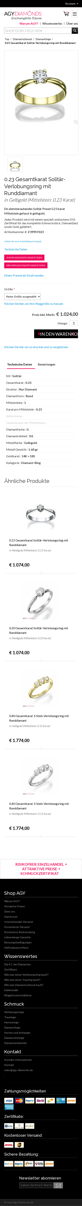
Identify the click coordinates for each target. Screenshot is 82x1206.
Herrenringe (11, 1022)
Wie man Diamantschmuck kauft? (23, 985)
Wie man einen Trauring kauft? (22, 979)
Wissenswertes (52, 23)
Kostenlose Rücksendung (19, 932)
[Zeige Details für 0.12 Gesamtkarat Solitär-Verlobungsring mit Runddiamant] (41, 512)
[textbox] (41, 30)
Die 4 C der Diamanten (17, 964)
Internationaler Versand (18, 921)
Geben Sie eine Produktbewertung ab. (23, 241)
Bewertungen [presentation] (46, 364)
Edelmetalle (11, 990)
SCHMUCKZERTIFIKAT (39, 873)
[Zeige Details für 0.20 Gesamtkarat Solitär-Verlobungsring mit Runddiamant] (41, 600)
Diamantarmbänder (15, 1043)
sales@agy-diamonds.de (18, 1070)
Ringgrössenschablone (17, 995)
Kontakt (9, 1064)
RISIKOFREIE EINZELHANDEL (39, 864)
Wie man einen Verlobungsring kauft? (26, 974)
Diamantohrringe (14, 1037)
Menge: (63, 323)
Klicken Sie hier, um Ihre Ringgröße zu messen (33, 303)
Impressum (11, 916)
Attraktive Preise (14, 906)
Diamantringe (12, 1027)
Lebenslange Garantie (17, 937)
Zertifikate (10, 969)
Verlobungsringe (14, 1012)
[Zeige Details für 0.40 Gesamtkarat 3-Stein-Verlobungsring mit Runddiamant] (41, 688)
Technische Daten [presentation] (19, 364)
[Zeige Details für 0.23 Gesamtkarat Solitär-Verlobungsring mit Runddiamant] (15, 164)
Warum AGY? (28, 23)
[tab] (19, 364)
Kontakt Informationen (18, 1059)
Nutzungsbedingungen (18, 942)
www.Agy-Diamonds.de (19, 1202)
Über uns (72, 23)
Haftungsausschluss (16, 947)
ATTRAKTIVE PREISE (39, 869)
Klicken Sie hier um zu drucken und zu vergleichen (36, 347)
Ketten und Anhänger (17, 1032)
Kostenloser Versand (17, 926)
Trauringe (10, 1017)
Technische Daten (15, 249)
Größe (8, 289)
